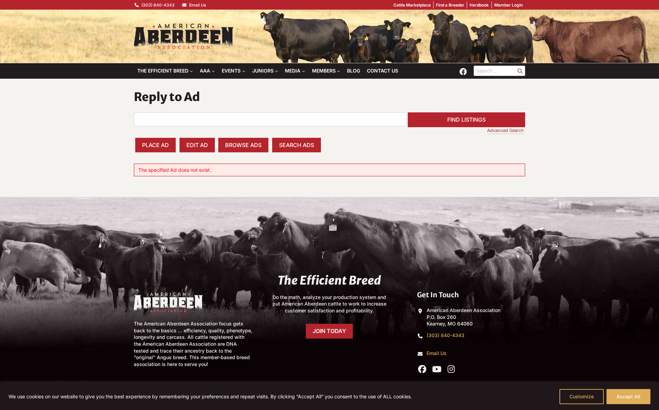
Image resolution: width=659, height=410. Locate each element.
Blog (353, 71)
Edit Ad (197, 145)
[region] (329, 396)
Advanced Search (505, 130)
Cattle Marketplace (412, 5)
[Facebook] (463, 71)
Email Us (197, 5)
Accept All (628, 396)
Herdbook (479, 5)
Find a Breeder (450, 5)
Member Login (508, 5)
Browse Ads (243, 145)
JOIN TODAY (329, 331)
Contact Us (382, 71)
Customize (581, 396)
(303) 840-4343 (158, 5)
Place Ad (155, 145)
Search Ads (296, 145)
